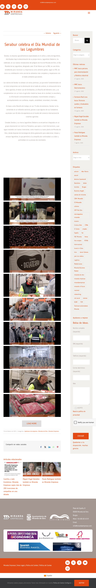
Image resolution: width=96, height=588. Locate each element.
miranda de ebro (79, 275)
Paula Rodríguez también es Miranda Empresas (80, 136)
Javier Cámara (84, 252)
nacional (76, 290)
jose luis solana (78, 256)
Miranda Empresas (53, 431)
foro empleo (77, 240)
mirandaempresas (79, 282)
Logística (76, 260)
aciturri (76, 171)
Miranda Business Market (79, 269)
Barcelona (77, 183)
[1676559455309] (32, 285)
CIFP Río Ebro (78, 210)
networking (77, 294)
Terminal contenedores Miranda (81, 307)
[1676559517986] (32, 405)
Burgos (84, 187)
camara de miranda (80, 195)
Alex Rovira (84, 171)
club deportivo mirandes (78, 216)
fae (82, 233)
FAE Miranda (78, 237)
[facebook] (14, 6)
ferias (86, 237)
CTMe (86, 225)
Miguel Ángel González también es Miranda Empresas (81, 120)
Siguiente (56, 33)
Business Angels (79, 191)
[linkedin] (2, 6)
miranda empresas (79, 279)
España (76, 233)
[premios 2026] (48, 536)
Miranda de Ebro (43, 431)
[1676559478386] (32, 333)
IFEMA (86, 240)
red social (77, 298)
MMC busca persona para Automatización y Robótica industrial (81, 72)
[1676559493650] (32, 357)
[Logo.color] (13, 11)
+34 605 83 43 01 (83, 525)
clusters (76, 221)
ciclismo (76, 206)
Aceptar (81, 583)
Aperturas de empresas (30, 431)
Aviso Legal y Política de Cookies (27, 571)
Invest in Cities (78, 248)
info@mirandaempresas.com (48, 2)
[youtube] (20, 6)
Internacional (78, 244)
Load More (32, 424)
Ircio (75, 252)
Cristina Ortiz (78, 225)
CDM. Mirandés (78, 198)
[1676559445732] (32, 261)
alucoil (76, 175)
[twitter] (8, 6)
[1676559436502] (32, 237)
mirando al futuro (79, 286)
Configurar (68, 583)
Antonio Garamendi (80, 179)
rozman (85, 298)
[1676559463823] (32, 309)
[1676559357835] (32, 189)
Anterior (48, 33)
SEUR (75, 302)
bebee (85, 183)
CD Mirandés (78, 202)
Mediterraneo (78, 264)
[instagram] (25, 6)
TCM (81, 302)
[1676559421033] (32, 213)
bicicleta (76, 187)
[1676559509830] (32, 381)
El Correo (76, 229)
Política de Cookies (45, 571)
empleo (85, 229)
